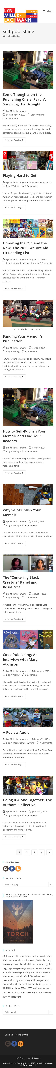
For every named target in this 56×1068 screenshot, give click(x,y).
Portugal (15, 980)
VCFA (30, 988)
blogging (43, 956)
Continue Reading (15, 140)
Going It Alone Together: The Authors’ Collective (27, 802)
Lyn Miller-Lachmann (16, 111)
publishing (35, 980)
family (48, 960)
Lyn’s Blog (20, 1058)
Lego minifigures (15, 968)
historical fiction (27, 964)
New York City (27, 976)
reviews (45, 980)
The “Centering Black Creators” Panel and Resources (21, 582)
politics (7, 980)
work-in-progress (40, 988)
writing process (35, 992)
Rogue (6, 984)
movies (18, 976)
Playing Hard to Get (19, 175)
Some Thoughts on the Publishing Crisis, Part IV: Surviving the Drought (24, 99)
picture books (40, 976)
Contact (37, 1058)
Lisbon (38, 968)
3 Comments (31, 674)
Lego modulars (28, 968)
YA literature (14, 996)
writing (7, 992)
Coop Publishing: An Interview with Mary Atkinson (20, 659)
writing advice (19, 992)
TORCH (6, 988)
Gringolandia (12, 964)
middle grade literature (32, 972)
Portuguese (25, 980)
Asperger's (27, 956)
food (5, 964)
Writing (40, 114)
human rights (43, 964)
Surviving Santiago (43, 984)
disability (31, 960)
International (18, 263)
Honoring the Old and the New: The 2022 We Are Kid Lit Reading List (25, 248)
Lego (5, 968)
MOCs (47, 972)
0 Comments (46, 263)
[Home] (4, 36)
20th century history (13, 956)
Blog (33, 114)
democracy (10, 960)
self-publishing (13, 36)
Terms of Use (21, 1034)
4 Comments (12, 118)
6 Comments (31, 525)
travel (24, 987)
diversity (40, 960)
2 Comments (31, 186)
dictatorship (22, 960)
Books (28, 1058)
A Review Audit (16, 732)
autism (36, 956)
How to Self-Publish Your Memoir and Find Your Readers (24, 436)
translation (15, 988)
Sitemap (9, 1034)
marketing (17, 972)
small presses (28, 984)
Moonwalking (9, 976)
